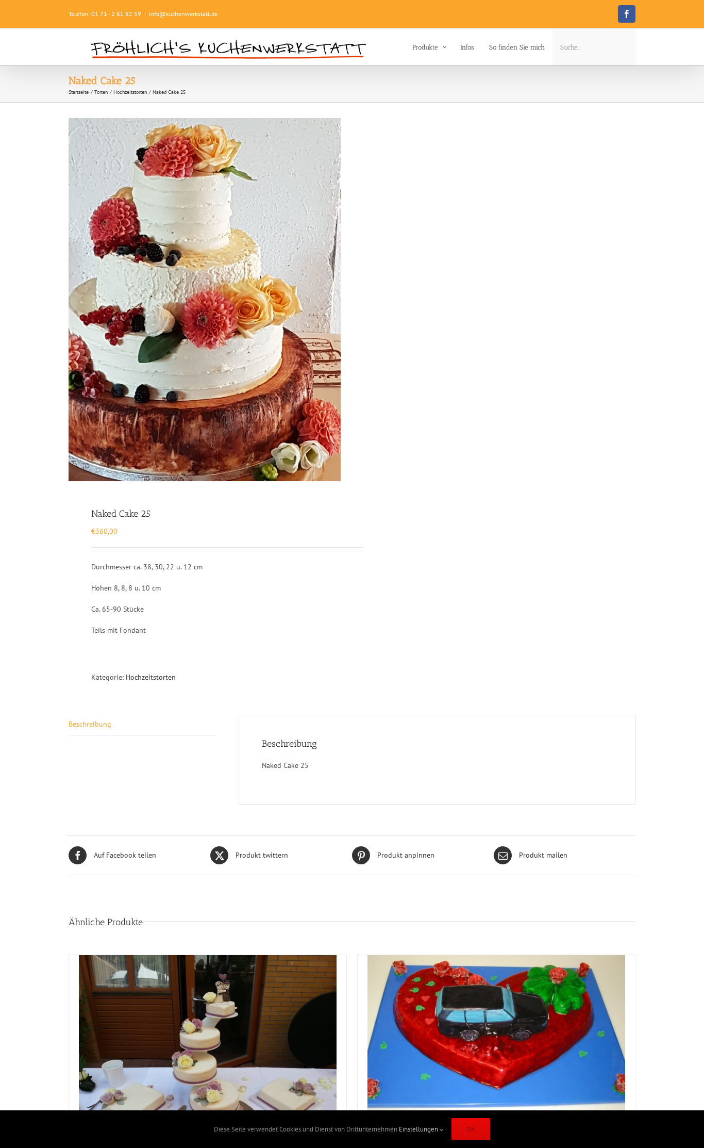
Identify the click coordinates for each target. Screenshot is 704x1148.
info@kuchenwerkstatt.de (183, 14)
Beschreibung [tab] (90, 724)
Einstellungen (419, 1129)
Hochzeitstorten (151, 677)
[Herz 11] (496, 1036)
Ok (470, 1129)
